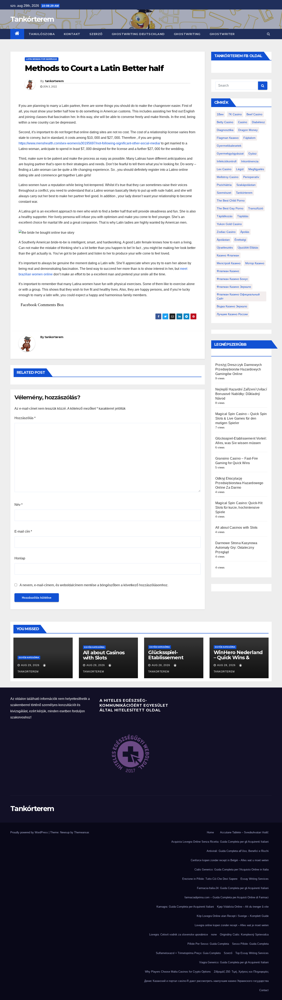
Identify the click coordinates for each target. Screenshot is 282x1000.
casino (242, 122)
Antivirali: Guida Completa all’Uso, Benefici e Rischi (238, 851)
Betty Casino (225, 122)
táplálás (242, 216)
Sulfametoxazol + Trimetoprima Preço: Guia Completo (188, 953)
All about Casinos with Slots (236, 527)
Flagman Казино (228, 137)
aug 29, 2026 (30, 665)
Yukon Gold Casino (229, 224)
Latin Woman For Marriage (41, 59)
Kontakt (72, 34)
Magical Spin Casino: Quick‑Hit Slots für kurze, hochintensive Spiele (238, 507)
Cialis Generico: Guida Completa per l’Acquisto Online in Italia (231, 869)
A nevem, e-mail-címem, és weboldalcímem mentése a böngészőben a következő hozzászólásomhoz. (94, 585)
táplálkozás (224, 216)
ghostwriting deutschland (138, 34)
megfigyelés (256, 169)
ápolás (244, 231)
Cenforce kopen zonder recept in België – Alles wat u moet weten (230, 860)
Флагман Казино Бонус (232, 279)
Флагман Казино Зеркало (234, 286)
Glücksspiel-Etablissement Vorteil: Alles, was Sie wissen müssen (173, 660)
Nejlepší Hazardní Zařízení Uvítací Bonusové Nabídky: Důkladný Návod (241, 394)
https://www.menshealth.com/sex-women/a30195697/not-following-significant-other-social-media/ (89, 143)
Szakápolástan (246, 184)
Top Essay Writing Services (252, 953)
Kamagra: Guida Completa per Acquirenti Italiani (185, 906)
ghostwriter (222, 34)
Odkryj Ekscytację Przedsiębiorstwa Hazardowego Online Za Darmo (239, 483)
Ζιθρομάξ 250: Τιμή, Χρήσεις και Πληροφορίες (241, 971)
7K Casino (235, 114)
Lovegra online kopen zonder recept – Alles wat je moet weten (232, 925)
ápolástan (223, 239)
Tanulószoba (42, 34)
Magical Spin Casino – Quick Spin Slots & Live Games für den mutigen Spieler (241, 418)
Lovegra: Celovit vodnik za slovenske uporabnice (178, 934)
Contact (264, 990)
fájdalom (249, 137)
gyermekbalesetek (229, 145)
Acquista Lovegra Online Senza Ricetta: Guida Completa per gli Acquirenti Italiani (220, 841)
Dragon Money (248, 130)
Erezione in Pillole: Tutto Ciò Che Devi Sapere (209, 878)
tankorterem (54, 81)
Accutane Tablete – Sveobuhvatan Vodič (244, 832)
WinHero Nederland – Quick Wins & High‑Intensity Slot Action (238, 660)
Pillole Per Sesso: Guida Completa (208, 943)
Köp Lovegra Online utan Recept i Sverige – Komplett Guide (233, 915)
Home (210, 832)
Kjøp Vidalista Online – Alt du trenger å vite (243, 906)
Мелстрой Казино (229, 263)
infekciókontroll (226, 161)
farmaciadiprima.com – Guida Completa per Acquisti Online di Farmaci (227, 897)
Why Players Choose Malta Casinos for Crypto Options (178, 971)
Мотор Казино (254, 263)
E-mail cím (23, 531)
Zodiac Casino (226, 231)
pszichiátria (224, 184)
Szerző (96, 34)
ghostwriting (187, 34)
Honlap (19, 558)
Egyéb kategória (29, 657)
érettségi (240, 239)
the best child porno (231, 200)
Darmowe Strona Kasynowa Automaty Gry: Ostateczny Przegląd (236, 547)
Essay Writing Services (255, 878)
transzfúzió (255, 208)
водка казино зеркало (232, 306)
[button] (268, 34)
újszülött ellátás (248, 247)
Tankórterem (32, 19)
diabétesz (258, 122)
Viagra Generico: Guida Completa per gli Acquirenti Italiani (234, 962)
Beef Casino (254, 114)
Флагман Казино (228, 271)
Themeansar (81, 832)
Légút (240, 169)
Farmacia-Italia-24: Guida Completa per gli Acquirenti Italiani (233, 888)
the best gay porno (230, 208)
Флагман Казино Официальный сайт (238, 296)
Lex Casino (224, 169)
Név (18, 504)
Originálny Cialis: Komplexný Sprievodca (244, 934)
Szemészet (224, 192)
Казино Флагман (228, 255)
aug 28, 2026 (161, 665)
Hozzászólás (25, 418)
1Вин (220, 114)
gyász (252, 153)
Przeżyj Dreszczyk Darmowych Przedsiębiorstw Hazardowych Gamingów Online (238, 369)
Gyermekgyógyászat (230, 153)
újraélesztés (225, 247)
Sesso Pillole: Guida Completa (250, 943)
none (214, 934)
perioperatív (251, 177)
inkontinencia (249, 161)
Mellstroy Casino (227, 177)
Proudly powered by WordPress (29, 832)
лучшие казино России (232, 314)
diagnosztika (225, 130)
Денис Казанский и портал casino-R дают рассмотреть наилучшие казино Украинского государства (206, 980)
